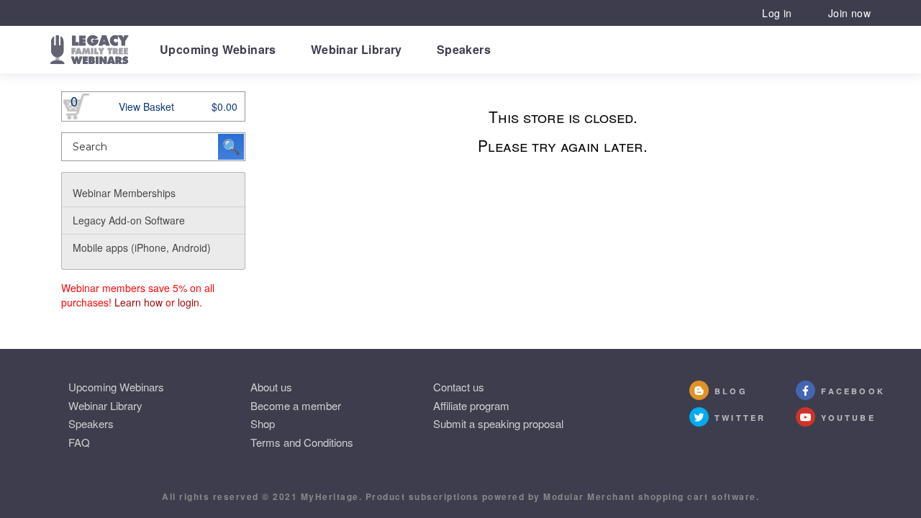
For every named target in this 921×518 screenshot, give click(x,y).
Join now (849, 13)
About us (271, 386)
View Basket (146, 106)
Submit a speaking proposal (498, 423)
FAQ (79, 442)
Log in (776, 13)
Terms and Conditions (301, 442)
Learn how (138, 302)
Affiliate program (471, 405)
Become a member (295, 405)
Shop (262, 423)
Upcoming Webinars (218, 49)
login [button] (188, 302)
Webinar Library (356, 49)
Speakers (464, 49)
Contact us (458, 386)
